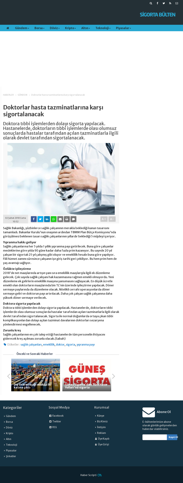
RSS (54, 427)
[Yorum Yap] (73, 219)
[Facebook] (34, 219)
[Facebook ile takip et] (157, 3)
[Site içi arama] (151, 3)
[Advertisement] (69, 14)
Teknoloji (102, 28)
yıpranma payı (86, 344)
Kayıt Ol (173, 437)
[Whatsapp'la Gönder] (53, 219)
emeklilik (49, 344)
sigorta (70, 344)
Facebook (58, 415)
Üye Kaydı (103, 438)
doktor (60, 344)
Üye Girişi (103, 444)
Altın (84, 28)
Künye (100, 415)
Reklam (101, 433)
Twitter (56, 421)
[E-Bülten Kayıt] (177, 3)
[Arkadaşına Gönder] (60, 219)
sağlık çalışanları (31, 344)
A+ (104, 219)
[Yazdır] (67, 219)
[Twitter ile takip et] (164, 3)
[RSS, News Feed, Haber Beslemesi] (170, 3)
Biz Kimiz (102, 421)
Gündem (21, 28)
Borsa (38, 28)
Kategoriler (12, 407)
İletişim (101, 427)
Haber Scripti (88, 475)
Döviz (54, 28)
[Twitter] (40, 219)
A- (112, 219)
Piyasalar (122, 28)
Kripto (69, 28)
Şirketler (11, 456)
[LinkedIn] (47, 219)
